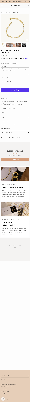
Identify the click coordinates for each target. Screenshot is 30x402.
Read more (3, 112)
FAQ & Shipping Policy (6, 386)
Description (4, 98)
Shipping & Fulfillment (8, 124)
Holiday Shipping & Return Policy (9, 384)
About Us (3, 379)
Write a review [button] (15, 159)
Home (2, 10)
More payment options (6, 93)
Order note (3, 66)
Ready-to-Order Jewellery (15, 10)
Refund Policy (5, 121)
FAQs (2, 117)
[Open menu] (3, 5)
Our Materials (5, 128)
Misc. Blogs (3, 393)
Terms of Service (5, 391)
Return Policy (4, 389)
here (14, 104)
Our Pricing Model (6, 132)
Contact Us (3, 382)
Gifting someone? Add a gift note (10, 63)
